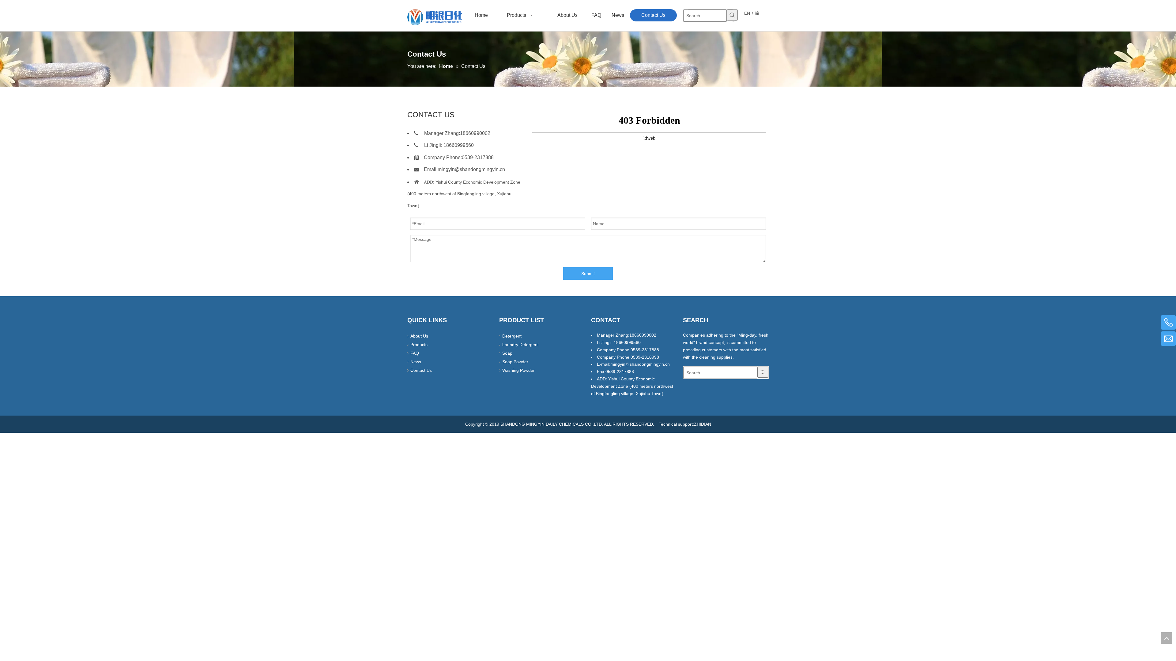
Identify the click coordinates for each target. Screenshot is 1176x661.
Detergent (512, 336)
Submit (588, 273)
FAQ (414, 353)
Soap (507, 353)
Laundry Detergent (520, 344)
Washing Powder (518, 370)
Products (419, 344)
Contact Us (421, 370)
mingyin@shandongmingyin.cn (471, 169)
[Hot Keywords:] (732, 15)
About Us (419, 336)
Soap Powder (515, 361)
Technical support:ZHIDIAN (685, 424)
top (1166, 638)
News (415, 361)
